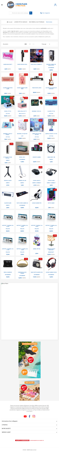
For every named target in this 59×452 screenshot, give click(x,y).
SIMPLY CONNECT (36, 182)
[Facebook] (29, 416)
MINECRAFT (51, 252)
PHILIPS (8, 228)
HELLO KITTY (22, 113)
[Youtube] (25, 416)
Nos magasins (46, 13)
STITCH (8, 113)
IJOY (22, 136)
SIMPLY (8, 160)
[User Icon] (55, 5)
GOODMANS (51, 67)
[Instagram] (33, 416)
